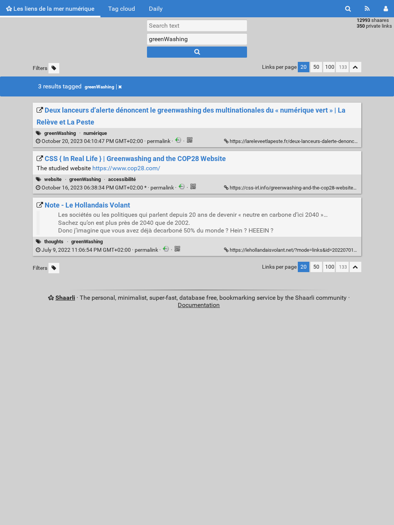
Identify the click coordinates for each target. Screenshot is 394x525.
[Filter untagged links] (53, 68)
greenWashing (99, 87)
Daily (156, 8)
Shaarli (65, 297)
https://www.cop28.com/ (126, 168)
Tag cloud (121, 8)
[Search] (348, 8)
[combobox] (197, 39)
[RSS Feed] (367, 8)
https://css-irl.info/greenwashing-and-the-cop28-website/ (292, 188)
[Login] (385, 8)
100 (329, 67)
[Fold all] (355, 67)
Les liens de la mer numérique (53, 8)
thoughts (53, 241)
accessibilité (122, 179)
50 (316, 67)
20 (304, 67)
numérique (95, 133)
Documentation (199, 305)
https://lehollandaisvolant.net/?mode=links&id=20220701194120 (300, 250)
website (53, 179)
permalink (106, 141)
